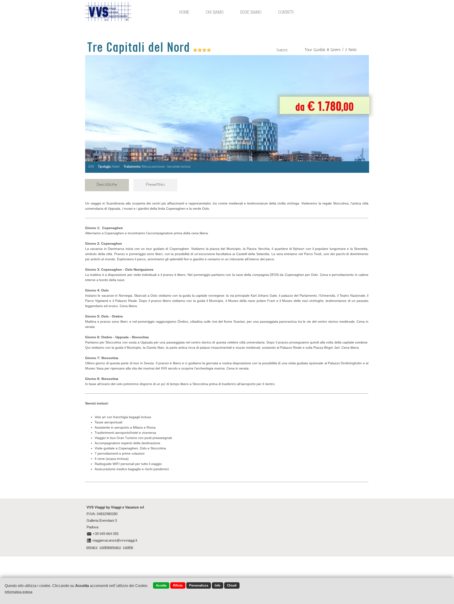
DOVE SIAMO (251, 12)
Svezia (281, 50)
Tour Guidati (315, 50)
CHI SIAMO (215, 12)
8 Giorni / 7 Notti (342, 50)
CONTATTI (286, 12)
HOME (184, 12)
